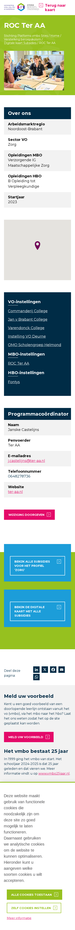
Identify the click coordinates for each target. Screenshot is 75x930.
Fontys (14, 382)
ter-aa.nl (15, 492)
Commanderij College (28, 311)
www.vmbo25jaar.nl (54, 773)
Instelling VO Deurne (27, 336)
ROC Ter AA (18, 363)
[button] (37, 246)
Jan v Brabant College (27, 319)
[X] (45, 670)
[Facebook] (53, 670)
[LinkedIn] (36, 670)
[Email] (61, 670)
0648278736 (19, 476)
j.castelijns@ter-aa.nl (26, 461)
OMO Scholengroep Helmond (34, 345)
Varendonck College (26, 328)
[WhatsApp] (36, 677)
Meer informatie (19, 918)
